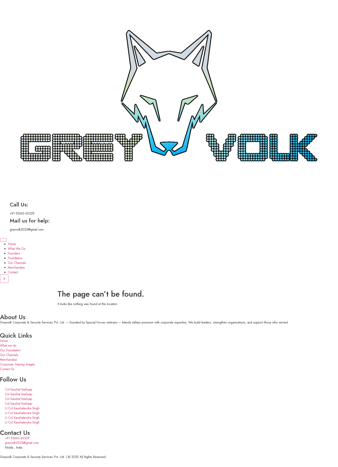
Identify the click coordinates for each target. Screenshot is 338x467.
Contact (13, 272)
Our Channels (17, 263)
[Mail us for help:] (5, 221)
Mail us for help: (30, 221)
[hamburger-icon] (3, 240)
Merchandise (16, 267)
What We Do (17, 248)
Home (12, 244)
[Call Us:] (5, 205)
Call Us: (19, 205)
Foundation (15, 258)
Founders (14, 253)
